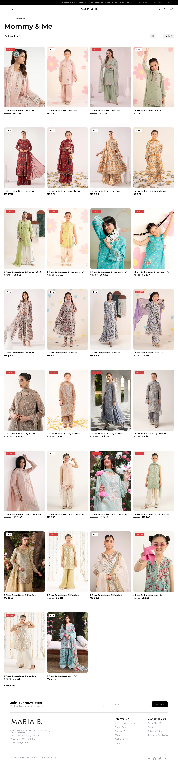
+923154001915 (28, 739)
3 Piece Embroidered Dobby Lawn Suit (22, 272)
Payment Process (123, 731)
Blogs (117, 743)
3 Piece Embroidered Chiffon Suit (20, 595)
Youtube (170, 2)
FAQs (117, 735)
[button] (6, 8)
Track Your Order (122, 739)
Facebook (157, 2)
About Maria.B (154, 723)
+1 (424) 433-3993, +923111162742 (29, 736)
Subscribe (159, 704)
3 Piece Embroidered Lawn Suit (19, 110)
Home (6, 19)
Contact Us (153, 727)
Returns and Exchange (125, 723)
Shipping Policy (155, 731)
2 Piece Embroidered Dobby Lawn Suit (65, 272)
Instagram (144, 2)
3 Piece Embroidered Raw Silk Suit (63, 191)
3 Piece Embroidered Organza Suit (20, 433)
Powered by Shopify (47, 757)
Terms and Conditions (158, 735)
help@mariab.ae (23, 742)
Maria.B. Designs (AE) (27, 757)
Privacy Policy (121, 727)
